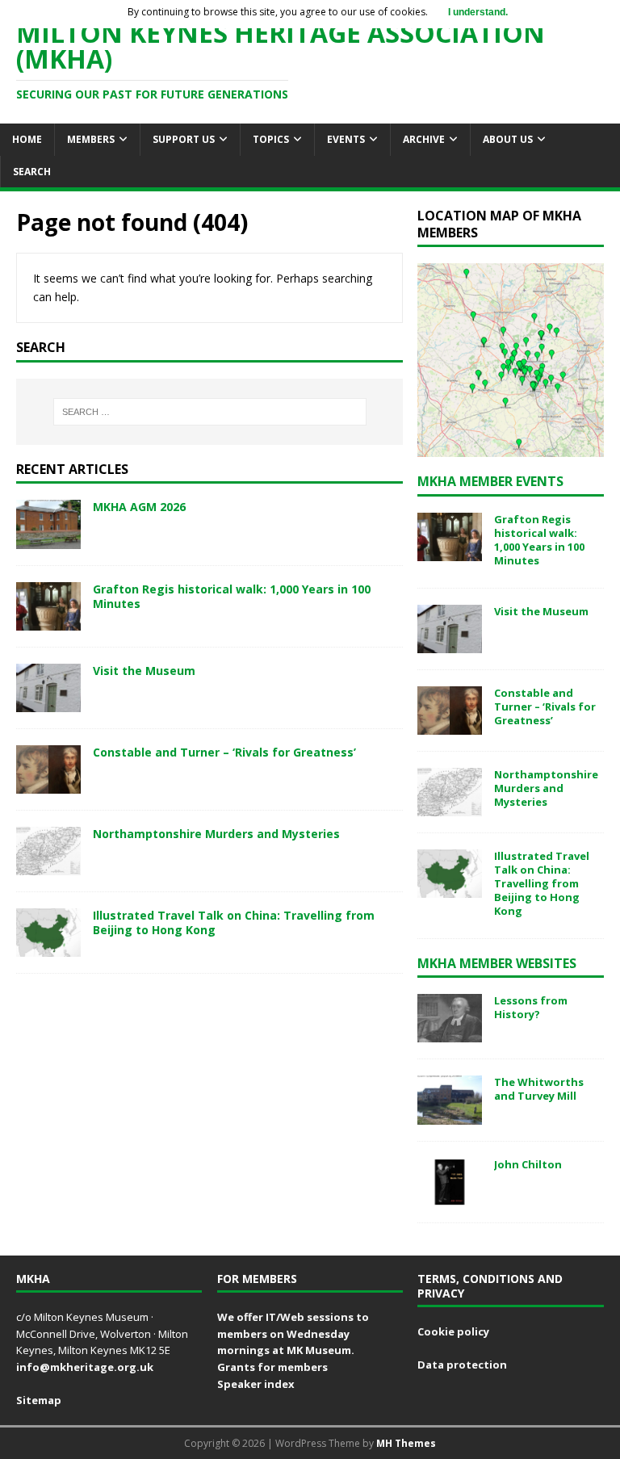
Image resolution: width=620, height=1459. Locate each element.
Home (27, 139)
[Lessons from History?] (449, 1033)
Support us (184, 139)
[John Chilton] (449, 1196)
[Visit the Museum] (48, 702)
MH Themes (406, 1443)
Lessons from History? (531, 1007)
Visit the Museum (144, 670)
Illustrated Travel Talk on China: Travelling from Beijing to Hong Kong (234, 922)
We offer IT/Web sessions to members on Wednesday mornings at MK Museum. (293, 1334)
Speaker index (256, 1384)
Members (91, 139)
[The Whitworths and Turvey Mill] (449, 1114)
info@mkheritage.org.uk (84, 1367)
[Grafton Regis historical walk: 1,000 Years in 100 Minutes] (48, 620)
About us (508, 139)
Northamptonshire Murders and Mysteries (216, 833)
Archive (424, 139)
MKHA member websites (496, 963)
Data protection (462, 1364)
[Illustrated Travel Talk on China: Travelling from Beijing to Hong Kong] (48, 947)
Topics (271, 139)
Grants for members (272, 1367)
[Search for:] (209, 412)
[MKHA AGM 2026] (48, 539)
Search (32, 171)
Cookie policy (453, 1331)
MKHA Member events (490, 481)
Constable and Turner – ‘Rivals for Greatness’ (224, 752)
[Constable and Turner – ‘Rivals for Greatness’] (48, 783)
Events (346, 139)
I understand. (478, 12)
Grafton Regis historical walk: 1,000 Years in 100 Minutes (232, 596)
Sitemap (38, 1400)
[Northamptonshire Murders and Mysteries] (48, 866)
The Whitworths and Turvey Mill (539, 1089)
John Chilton (528, 1164)
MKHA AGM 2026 (139, 506)
